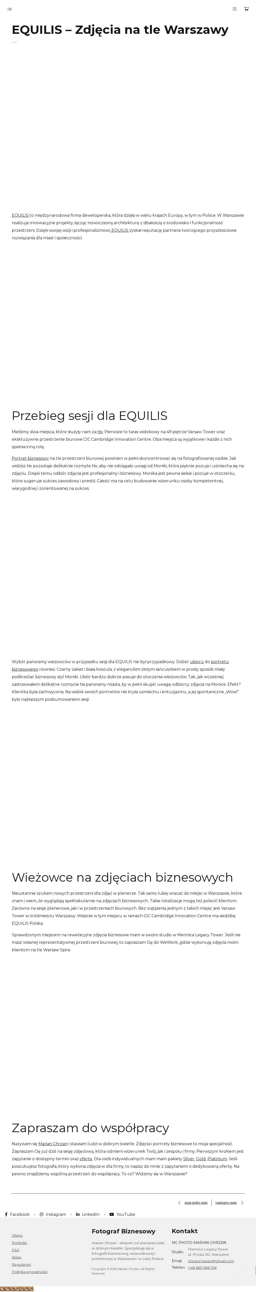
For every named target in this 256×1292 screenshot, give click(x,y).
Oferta (17, 1235)
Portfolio (19, 1242)
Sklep (17, 1257)
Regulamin (21, 1264)
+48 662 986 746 (202, 1267)
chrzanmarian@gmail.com (211, 1261)
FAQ (16, 1250)
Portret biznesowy (30, 458)
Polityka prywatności (30, 1271)
